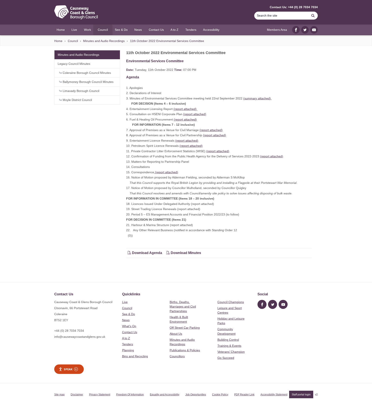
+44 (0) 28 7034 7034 (69, 330)
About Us (176, 333)
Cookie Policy (220, 394)
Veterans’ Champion (231, 351)
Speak (68, 369)
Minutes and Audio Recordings (104, 41)
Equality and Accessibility (164, 394)
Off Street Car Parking (185, 327)
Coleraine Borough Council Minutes (86, 72)
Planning (128, 350)
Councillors (177, 356)
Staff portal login (301, 394)
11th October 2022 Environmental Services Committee (167, 41)
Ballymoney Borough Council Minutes (87, 82)
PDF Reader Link (244, 394)
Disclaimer (77, 394)
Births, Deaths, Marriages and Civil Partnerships (183, 306)
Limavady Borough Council (80, 91)
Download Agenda (147, 253)
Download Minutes (185, 253)
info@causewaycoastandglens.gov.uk (79, 336)
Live (125, 302)
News (126, 320)
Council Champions (230, 302)
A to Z (126, 338)
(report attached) (185, 109)
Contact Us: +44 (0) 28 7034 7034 (294, 7)
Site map (59, 394)
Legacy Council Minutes (74, 63)
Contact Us (129, 332)
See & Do (128, 314)
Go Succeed (225, 357)
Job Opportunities (195, 394)
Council (73, 41)
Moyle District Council (77, 100)
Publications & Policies (185, 350)
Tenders (127, 344)
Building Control (228, 339)
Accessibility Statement (273, 394)
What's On (129, 326)
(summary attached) (257, 98)
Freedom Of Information (130, 394)
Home (58, 41)
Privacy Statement (99, 394)
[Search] (313, 16)
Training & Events (229, 345)
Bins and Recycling (135, 356)
